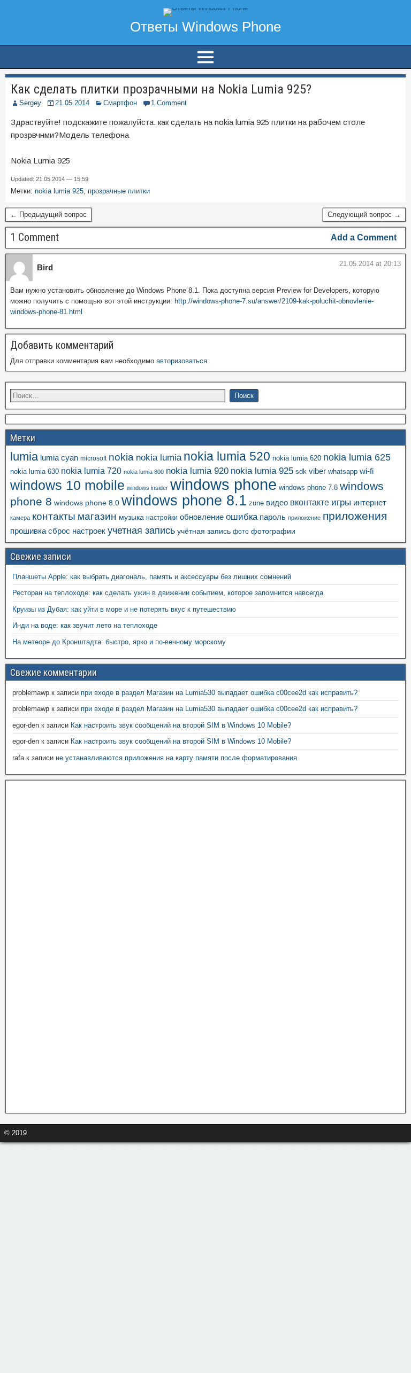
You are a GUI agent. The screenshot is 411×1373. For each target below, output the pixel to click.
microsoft (93, 458)
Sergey (30, 103)
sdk (301, 471)
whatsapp (342, 471)
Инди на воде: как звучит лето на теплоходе (84, 625)
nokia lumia (158, 458)
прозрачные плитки (119, 191)
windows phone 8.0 (86, 502)
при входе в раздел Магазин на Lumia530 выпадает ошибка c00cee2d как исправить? (219, 693)
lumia (24, 456)
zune (256, 503)
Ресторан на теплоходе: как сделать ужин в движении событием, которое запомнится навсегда (167, 593)
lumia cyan (59, 458)
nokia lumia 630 (34, 471)
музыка (131, 517)
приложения (355, 516)
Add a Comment (364, 237)
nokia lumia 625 (357, 457)
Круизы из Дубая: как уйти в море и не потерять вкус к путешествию (124, 609)
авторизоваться (181, 361)
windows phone (223, 484)
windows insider (147, 488)
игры (341, 502)
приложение (304, 517)
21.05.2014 (72, 103)
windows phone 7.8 (308, 488)
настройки (162, 517)
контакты (53, 516)
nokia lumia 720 (91, 470)
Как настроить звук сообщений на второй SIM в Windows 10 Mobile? (181, 725)
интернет (369, 502)
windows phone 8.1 (184, 500)
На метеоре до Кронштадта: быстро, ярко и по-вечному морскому (119, 642)
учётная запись (204, 531)
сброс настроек (76, 531)
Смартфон (120, 103)
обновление (202, 517)
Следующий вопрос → (364, 214)
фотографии (273, 531)
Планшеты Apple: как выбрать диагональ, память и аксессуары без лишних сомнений (151, 577)
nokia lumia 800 (144, 472)
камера (20, 517)
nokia (121, 457)
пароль (273, 516)
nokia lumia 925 (59, 191)
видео (277, 502)
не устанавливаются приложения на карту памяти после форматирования (176, 758)
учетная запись (141, 530)
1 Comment (169, 103)
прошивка (28, 531)
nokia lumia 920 (197, 471)
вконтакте (309, 502)
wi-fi (367, 470)
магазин (97, 516)
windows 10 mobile (67, 485)
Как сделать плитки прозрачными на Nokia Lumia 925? (161, 89)
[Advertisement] (90, 945)
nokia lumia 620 (296, 458)
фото (241, 531)
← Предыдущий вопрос (48, 214)
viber (317, 470)
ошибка (241, 517)
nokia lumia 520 (227, 456)
